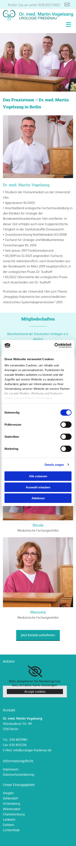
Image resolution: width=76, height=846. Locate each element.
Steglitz (8, 793)
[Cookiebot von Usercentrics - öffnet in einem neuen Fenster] (55, 345)
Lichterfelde (11, 830)
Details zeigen (54, 464)
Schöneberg (11, 803)
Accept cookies (34, 691)
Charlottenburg (14, 814)
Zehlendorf (10, 798)
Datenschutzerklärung (18, 774)
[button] (38, 635)
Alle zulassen (38, 476)
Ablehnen (38, 498)
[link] (35, 671)
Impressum (10, 769)
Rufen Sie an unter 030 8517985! (34, 4)
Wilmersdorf (11, 809)
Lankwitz (9, 819)
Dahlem (8, 825)
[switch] (66, 425)
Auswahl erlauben (38, 487)
